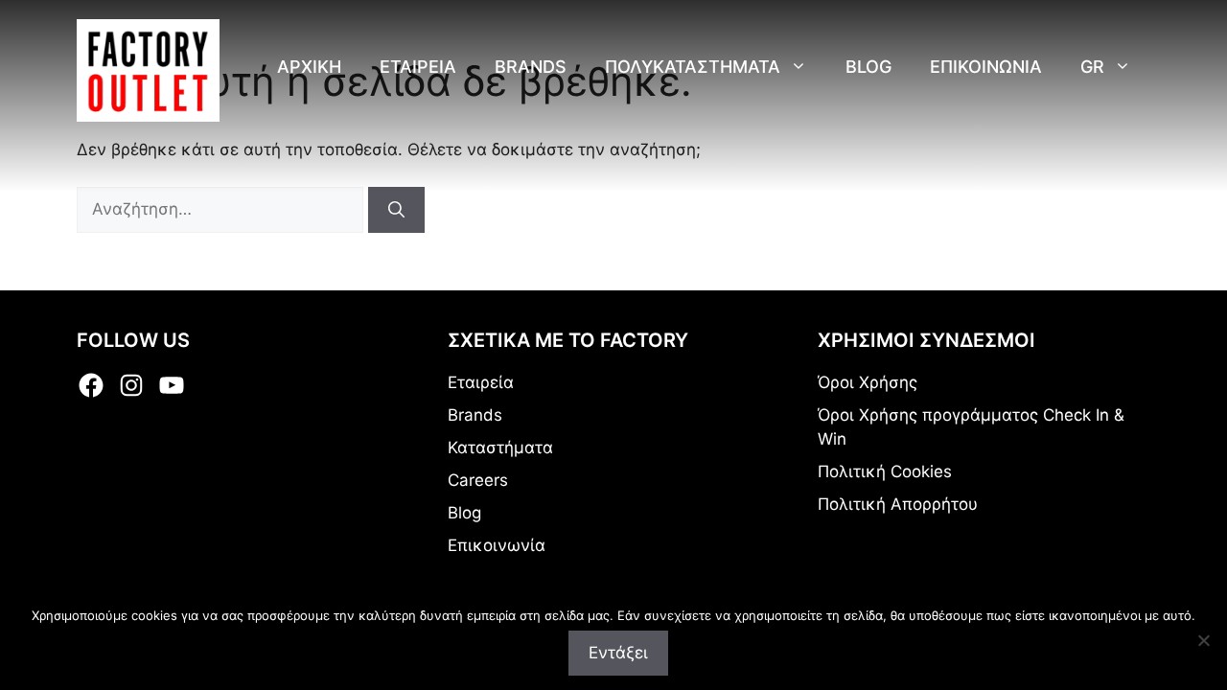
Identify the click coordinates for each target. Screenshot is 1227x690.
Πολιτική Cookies (885, 471)
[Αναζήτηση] (396, 210)
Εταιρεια (418, 67)
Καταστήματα (500, 447)
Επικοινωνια (986, 67)
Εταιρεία (481, 382)
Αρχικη (309, 67)
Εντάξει (618, 652)
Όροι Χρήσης (867, 382)
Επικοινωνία (496, 545)
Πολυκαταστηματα (692, 67)
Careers (478, 480)
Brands (531, 67)
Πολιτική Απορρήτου (898, 504)
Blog (868, 67)
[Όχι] (1203, 640)
